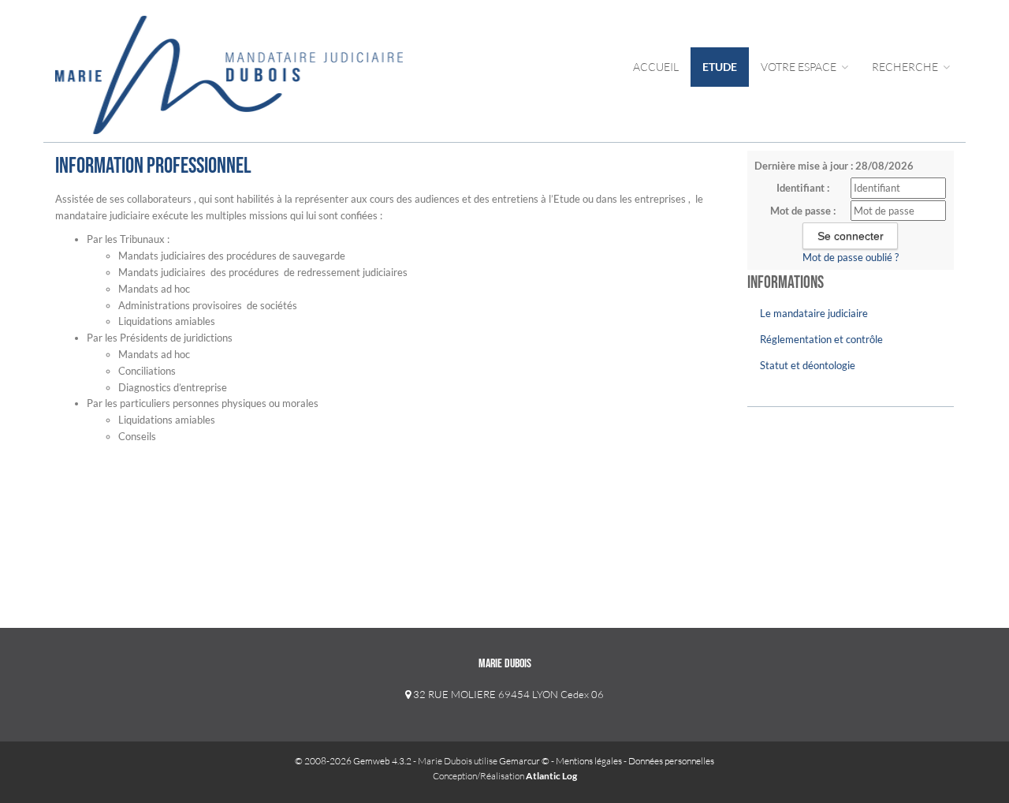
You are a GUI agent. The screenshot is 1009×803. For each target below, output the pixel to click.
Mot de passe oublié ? (850, 257)
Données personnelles (671, 761)
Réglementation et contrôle (821, 339)
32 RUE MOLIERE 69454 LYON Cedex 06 (507, 694)
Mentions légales (589, 761)
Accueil (656, 66)
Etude (719, 66)
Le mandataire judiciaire (814, 313)
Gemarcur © (524, 761)
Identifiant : (802, 187)
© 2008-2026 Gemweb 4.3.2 (353, 761)
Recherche (906, 66)
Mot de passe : (803, 210)
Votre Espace (800, 66)
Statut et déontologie (807, 365)
